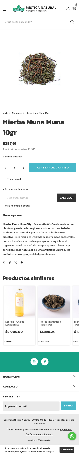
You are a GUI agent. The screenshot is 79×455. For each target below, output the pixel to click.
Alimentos (17, 113)
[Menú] (5, 9)
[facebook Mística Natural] (45, 361)
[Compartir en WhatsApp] (4, 263)
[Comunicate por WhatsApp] (72, 436)
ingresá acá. (66, 429)
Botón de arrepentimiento (39, 434)
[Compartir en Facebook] (10, 263)
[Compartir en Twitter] (15, 263)
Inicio (5, 113)
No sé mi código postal (16, 206)
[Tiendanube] (39, 440)
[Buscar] (72, 22)
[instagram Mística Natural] (34, 361)
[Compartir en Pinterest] (22, 263)
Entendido (67, 449)
